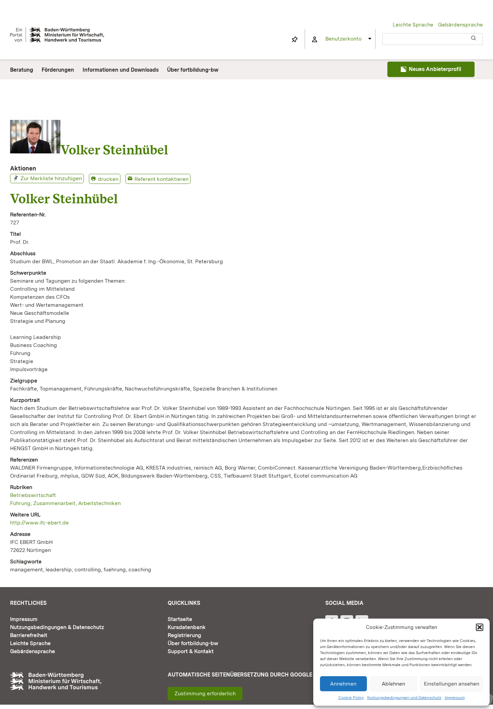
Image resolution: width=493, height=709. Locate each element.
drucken (108, 179)
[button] (479, 627)
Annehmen (343, 684)
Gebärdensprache (460, 24)
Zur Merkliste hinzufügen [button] (51, 178)
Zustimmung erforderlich (205, 693)
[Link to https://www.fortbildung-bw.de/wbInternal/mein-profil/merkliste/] (295, 39)
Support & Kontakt (191, 651)
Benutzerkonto (343, 39)
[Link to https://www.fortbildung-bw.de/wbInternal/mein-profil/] (315, 39)
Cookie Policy (351, 697)
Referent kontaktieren (161, 179)
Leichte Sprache (413, 24)
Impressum (455, 697)
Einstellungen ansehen (451, 684)
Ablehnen (393, 684)
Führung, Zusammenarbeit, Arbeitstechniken (65, 503)
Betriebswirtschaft (33, 495)
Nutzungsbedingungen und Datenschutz (404, 697)
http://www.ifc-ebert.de (39, 522)
